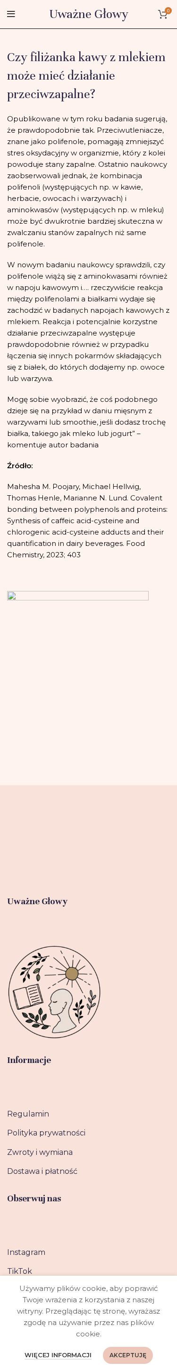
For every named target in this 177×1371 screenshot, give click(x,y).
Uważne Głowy (88, 14)
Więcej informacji (58, 1355)
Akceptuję (128, 1355)
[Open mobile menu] (11, 14)
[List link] (88, 1114)
